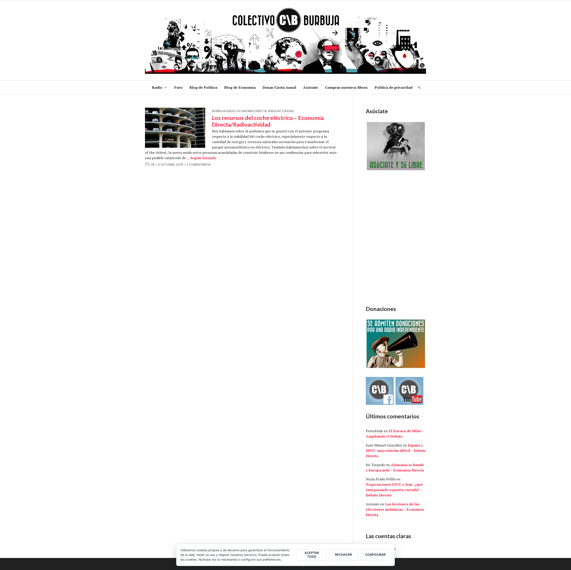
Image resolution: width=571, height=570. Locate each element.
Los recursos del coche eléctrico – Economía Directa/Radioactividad (268, 121)
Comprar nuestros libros (346, 87)
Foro (178, 87)
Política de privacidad (393, 87)
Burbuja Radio (224, 111)
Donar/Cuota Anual (279, 87)
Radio (157, 87)
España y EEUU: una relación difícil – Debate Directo (396, 450)
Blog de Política (203, 87)
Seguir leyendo (203, 157)
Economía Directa (252, 111)
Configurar (375, 554)
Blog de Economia (240, 87)
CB (153, 164)
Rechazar (343, 554)
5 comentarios (198, 164)
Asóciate (310, 87)
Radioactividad (281, 111)
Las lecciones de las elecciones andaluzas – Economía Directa (395, 509)
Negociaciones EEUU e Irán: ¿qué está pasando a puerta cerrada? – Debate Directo (394, 490)
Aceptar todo (311, 554)
